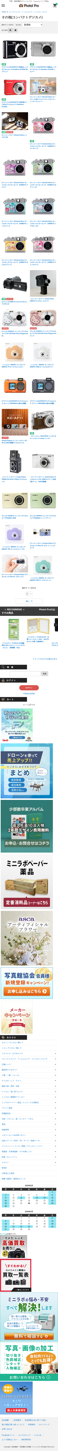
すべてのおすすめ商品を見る (45, 659)
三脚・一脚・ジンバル (10, 1075)
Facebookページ (8, 1435)
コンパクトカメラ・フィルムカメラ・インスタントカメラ (28, 12)
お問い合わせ (7, 1429)
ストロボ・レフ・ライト (11, 1081)
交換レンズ (6, 1064)
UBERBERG (26, 1440)
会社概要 (5, 1420)
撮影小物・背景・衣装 (10, 1086)
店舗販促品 (6, 1113)
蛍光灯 (4, 1168)
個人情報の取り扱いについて (13, 1424)
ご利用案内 (16, 1420)
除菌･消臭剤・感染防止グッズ (13, 1179)
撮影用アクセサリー (10, 1070)
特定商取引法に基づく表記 (35, 1420)
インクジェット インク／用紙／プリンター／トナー (22, 1146)
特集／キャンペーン (10, 1157)
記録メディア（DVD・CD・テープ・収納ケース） (21, 1141)
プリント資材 (7, 1108)
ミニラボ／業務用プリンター (13, 1097)
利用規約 (31, 1424)
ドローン (5, 1162)
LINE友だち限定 (8, 1173)
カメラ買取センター (10, 1440)
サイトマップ (44, 1424)
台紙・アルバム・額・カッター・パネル (17, 1119)
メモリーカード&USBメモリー (14, 1135)
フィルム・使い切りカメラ (12, 1092)
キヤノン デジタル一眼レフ (12, 1043)
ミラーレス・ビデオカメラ (12, 1053)
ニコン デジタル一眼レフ (12, 1048)
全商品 (4, 12)
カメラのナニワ (24, 1435)
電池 (3, 1124)
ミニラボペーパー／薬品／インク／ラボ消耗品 (20, 1102)
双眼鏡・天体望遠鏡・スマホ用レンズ (17, 1152)
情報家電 (5, 1130)
